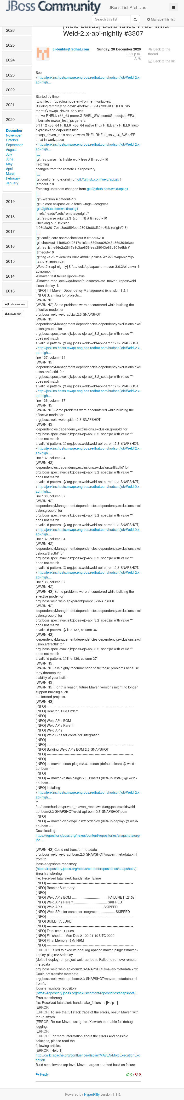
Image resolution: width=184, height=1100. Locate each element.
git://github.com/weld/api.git (98, 179)
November (14, 135)
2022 (10, 90)
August (11, 149)
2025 (10, 45)
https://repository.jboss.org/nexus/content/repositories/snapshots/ (86, 868)
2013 (10, 291)
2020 (10, 119)
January (12, 183)
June (9, 159)
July (9, 154)
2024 (10, 60)
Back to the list (163, 61)
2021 (10, 104)
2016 (10, 246)
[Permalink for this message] (139, 58)
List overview (16, 304)
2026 (10, 30)
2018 (10, 216)
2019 (10, 201)
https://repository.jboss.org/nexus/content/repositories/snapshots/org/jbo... (88, 837)
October (12, 140)
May (9, 163)
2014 (10, 276)
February (13, 178)
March (11, 173)
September (14, 144)
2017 (10, 231)
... (38, 154)
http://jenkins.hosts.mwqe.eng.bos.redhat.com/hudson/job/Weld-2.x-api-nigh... (88, 79)
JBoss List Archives (127, 7)
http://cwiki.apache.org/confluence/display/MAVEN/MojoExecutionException (88, 1057)
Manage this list (162, 19)
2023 (10, 75)
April (9, 168)
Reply (44, 1074)
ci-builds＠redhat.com (71, 49)
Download (14, 314)
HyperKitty (92, 1094)
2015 (10, 261)
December (14, 130)
